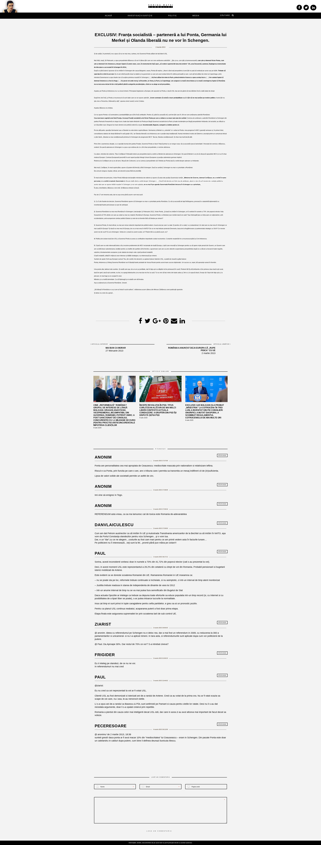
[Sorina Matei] (160, 6)
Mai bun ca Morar (116, 348)
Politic (172, 16)
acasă (108, 16)
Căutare (225, 15)
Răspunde (222, 455)
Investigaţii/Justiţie (140, 16)
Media (195, 16)
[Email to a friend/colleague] (174, 320)
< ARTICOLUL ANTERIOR (99, 344)
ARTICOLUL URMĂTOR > (222, 344)
